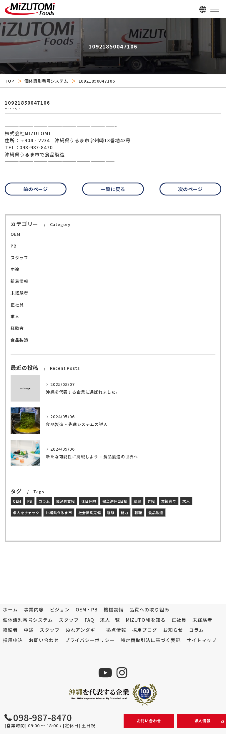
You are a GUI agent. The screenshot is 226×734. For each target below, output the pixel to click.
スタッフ (19, 257)
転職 (138, 512)
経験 (111, 512)
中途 (15, 269)
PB (13, 246)
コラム (44, 501)
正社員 (17, 304)
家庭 (137, 501)
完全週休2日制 (114, 501)
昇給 (151, 501)
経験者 (17, 328)
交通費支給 (65, 501)
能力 (125, 512)
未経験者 (19, 293)
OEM (15, 234)
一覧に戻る (113, 189)
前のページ (35, 189)
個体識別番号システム (46, 81)
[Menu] (214, 8)
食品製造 (19, 340)
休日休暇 (88, 501)
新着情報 (19, 281)
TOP (9, 81)
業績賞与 (168, 501)
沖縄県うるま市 (59, 512)
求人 (15, 316)
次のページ (190, 189)
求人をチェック (26, 512)
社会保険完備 (89, 512)
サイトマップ (202, 640)
